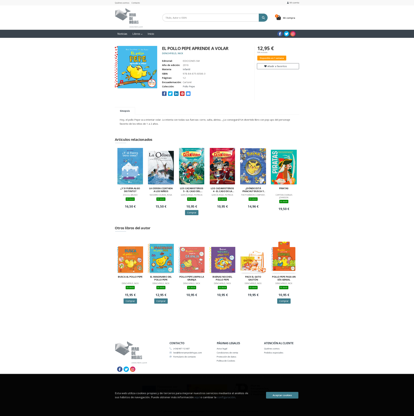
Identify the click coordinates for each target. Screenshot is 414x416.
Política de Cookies (226, 360)
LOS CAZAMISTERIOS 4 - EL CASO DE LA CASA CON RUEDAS (222, 190)
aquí (197, 397)
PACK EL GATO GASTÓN (253, 278)
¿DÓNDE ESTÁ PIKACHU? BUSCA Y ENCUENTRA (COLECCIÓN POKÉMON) (253, 190)
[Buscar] (263, 18)
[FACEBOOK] (280, 33)
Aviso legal (222, 348)
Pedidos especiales (273, 352)
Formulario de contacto (184, 356)
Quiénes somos (122, 2)
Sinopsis (125, 110)
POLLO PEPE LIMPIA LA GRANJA (191, 278)
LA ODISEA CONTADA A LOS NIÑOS (161, 190)
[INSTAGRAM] (293, 33)
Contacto (135, 2)
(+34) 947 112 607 (181, 348)
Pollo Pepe (189, 86)
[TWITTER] (286, 33)
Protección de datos (226, 356)
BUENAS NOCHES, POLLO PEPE (222, 278)
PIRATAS (284, 188)
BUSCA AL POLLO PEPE (130, 276)
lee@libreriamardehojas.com (187, 352)
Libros (136, 34)
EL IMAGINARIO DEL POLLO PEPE (161, 278)
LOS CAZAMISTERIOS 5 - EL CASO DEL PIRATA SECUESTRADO (191, 190)
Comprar (191, 212)
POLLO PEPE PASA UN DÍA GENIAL (283, 278)
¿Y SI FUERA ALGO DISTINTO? (130, 190)
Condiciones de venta (227, 352)
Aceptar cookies (282, 395)
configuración (226, 397)
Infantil (186, 69)
